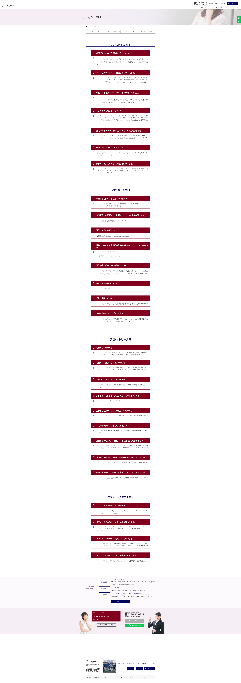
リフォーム (212, 7)
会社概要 (89, 677)
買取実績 (227, 7)
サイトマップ (104, 677)
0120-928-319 (136, 614)
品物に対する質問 (95, 31)
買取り (202, 7)
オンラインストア (233, 3)
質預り (206, 7)
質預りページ (120, 601)
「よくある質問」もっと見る (106, 625)
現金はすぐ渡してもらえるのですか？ (101, 616)
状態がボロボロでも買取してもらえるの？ (102, 613)
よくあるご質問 (234, 7)
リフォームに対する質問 (146, 31)
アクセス (216, 3)
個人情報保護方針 (96, 677)
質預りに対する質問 (129, 31)
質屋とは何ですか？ (97, 619)
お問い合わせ (222, 3)
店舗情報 (211, 3)
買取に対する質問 (112, 31)
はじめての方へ (219, 7)
